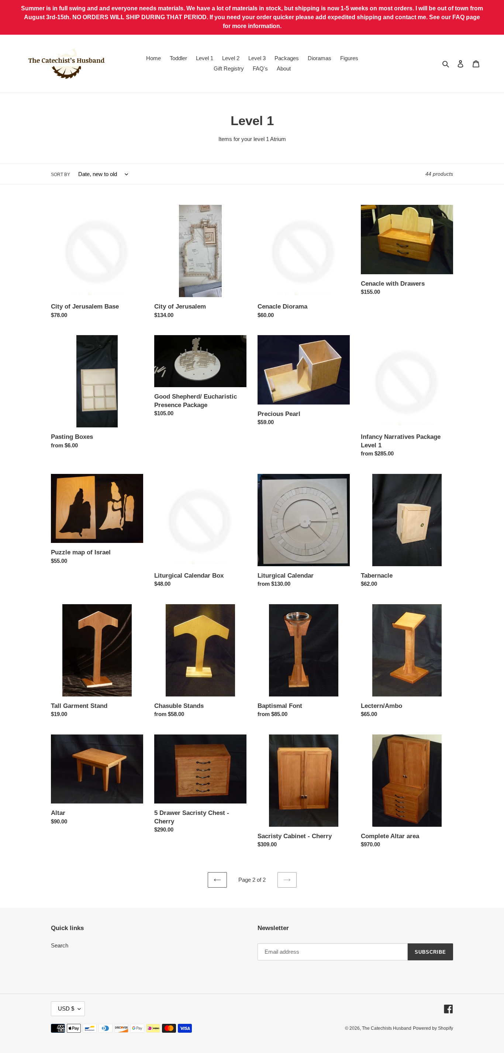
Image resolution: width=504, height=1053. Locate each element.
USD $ (66, 1008)
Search (59, 945)
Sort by (60, 174)
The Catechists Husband (386, 1028)
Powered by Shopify (433, 1028)
